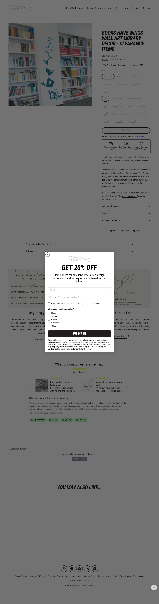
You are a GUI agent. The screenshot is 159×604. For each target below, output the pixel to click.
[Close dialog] (48, 255)
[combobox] (52, 297)
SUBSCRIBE (79, 333)
